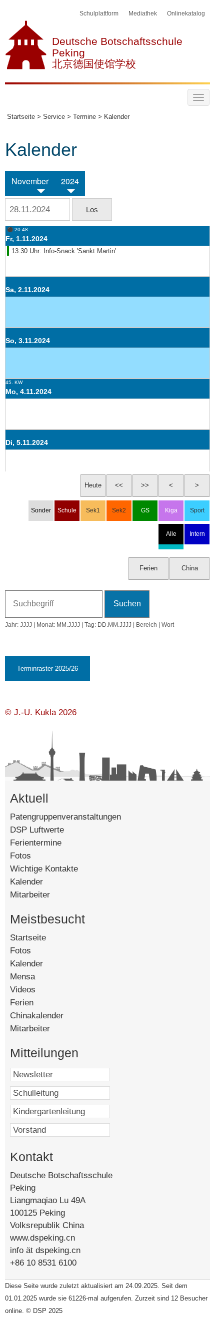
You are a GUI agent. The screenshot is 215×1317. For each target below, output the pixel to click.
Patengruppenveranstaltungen (65, 817)
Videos (36, 989)
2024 (70, 181)
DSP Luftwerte (37, 830)
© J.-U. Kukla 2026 (40, 712)
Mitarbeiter (30, 894)
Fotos (20, 856)
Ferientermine (36, 843)
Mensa (36, 976)
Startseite (44, 937)
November (30, 181)
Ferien (33, 1002)
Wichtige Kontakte (44, 869)
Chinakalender (48, 1015)
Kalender (26, 881)
